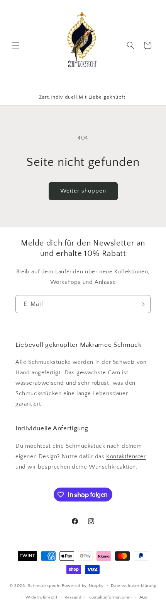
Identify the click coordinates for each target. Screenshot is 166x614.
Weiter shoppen (83, 191)
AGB (143, 597)
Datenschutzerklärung (133, 585)
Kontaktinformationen (110, 597)
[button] (15, 45)
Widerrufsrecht (41, 597)
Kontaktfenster (126, 456)
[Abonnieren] (141, 304)
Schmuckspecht (44, 585)
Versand (72, 597)
